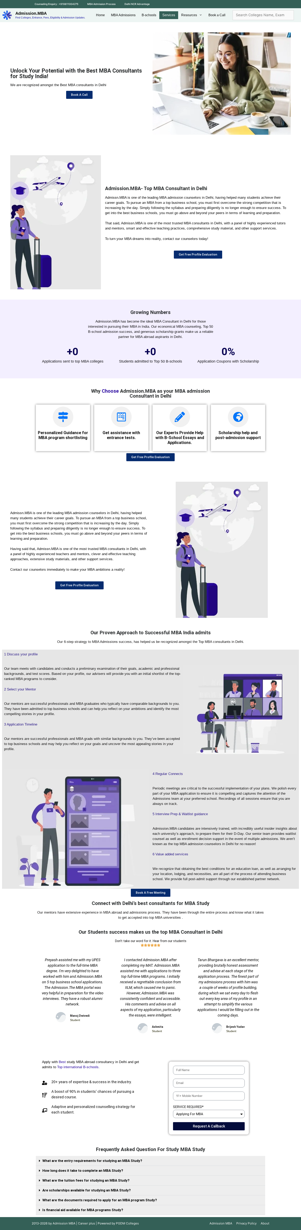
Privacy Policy (246, 1223)
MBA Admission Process (101, 4)
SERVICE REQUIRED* (188, 1107)
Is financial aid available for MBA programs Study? (82, 1210)
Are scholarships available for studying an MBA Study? (86, 1190)
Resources (189, 15)
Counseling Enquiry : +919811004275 (56, 4)
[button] (150, 1161)
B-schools (149, 15)
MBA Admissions (123, 15)
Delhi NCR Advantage (137, 4)
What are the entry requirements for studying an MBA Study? (92, 1161)
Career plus (86, 1223)
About (265, 1223)
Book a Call (216, 15)
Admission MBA (220, 1223)
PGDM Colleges (127, 1223)
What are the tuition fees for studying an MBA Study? (85, 1180)
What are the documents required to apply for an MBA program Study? (99, 1200)
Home (100, 15)
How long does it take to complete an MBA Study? (82, 1170)
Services (168, 15)
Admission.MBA (31, 13)
